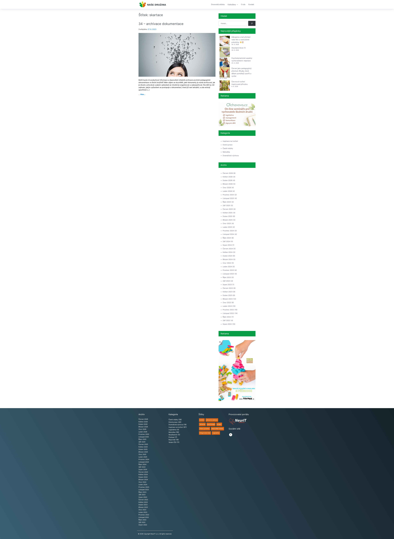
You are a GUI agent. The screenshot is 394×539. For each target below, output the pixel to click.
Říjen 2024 (227, 238)
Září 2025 (226, 205)
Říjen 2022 (227, 317)
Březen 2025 (228, 220)
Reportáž (172, 440)
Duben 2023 (227, 295)
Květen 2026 (228, 177)
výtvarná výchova (212, 420)
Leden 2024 (227, 267)
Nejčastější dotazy (217, 428)
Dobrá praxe (227, 145)
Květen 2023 (228, 292)
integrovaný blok (205, 433)
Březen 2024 (228, 259)
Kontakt (251, 4)
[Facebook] (230, 434)
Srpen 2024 (227, 245)
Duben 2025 (227, 216)
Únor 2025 (227, 223)
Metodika (226, 152)
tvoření (202, 420)
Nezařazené (173, 435)
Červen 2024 (228, 249)
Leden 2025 (227, 227)
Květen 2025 (228, 213)
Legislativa (172, 430)
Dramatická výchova (231, 155)
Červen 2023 (228, 288)
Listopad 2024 (228, 234)
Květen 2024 (228, 252)
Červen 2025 (228, 209)
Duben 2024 (227, 256)
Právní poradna (204, 428)
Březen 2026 (228, 184)
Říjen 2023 (227, 277)
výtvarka (202, 424)
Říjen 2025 (227, 202)
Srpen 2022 (227, 324)
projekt (219, 424)
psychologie (211, 424)
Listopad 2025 (228, 198)
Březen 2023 (228, 299)
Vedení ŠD (172, 442)
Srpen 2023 (227, 285)
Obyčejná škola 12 (238, 48)
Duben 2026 (227, 180)
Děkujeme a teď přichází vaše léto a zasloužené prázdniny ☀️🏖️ (240, 39)
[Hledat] (251, 23)
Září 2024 (226, 241)
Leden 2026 (227, 191)
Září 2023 (226, 281)
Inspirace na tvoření (230, 141)
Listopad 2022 (228, 313)
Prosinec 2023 (228, 270)
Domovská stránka (218, 4)
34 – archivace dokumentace (161, 24)
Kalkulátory (232, 4)
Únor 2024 (227, 263)
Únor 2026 (227, 188)
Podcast (171, 437)
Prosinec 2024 (228, 231)
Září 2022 (226, 320)
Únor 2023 (227, 302)
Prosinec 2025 (228, 195)
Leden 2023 (227, 306)
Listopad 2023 (228, 274)
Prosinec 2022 (228, 310)
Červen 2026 (228, 173)
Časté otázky (228, 148)
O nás (243, 4)
